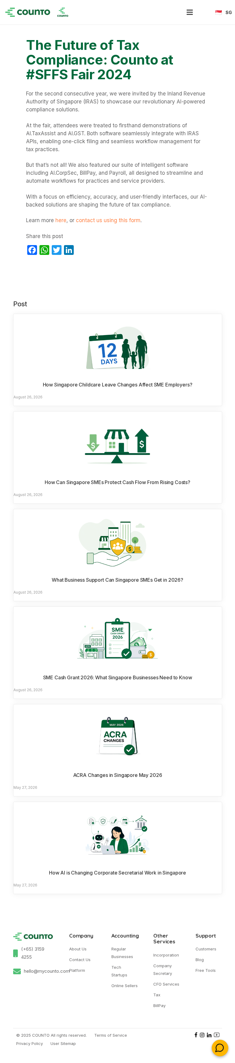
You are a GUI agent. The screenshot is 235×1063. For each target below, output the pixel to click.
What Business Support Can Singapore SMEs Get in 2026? (117, 580)
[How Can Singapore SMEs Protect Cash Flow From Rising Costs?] (117, 443)
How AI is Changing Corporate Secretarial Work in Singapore (117, 873)
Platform (77, 970)
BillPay (159, 1005)
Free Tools (206, 970)
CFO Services (166, 984)
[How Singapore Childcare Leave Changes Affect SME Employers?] (117, 346)
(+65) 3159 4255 (32, 953)
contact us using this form (107, 220)
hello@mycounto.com (47, 971)
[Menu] (189, 12)
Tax (156, 994)
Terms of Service (110, 1035)
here (60, 220)
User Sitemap (63, 1043)
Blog (200, 959)
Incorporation (166, 955)
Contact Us (80, 959)
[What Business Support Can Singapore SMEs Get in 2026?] (117, 541)
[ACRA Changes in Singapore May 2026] (117, 736)
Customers (206, 948)
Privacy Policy (29, 1043)
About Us (78, 948)
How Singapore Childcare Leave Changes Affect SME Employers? (117, 385)
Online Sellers (124, 985)
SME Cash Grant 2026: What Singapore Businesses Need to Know (117, 677)
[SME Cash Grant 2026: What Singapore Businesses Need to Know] (117, 638)
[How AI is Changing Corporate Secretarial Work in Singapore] (117, 834)
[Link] (27, 12)
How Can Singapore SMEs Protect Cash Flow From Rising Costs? (117, 482)
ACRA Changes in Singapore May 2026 (117, 775)
